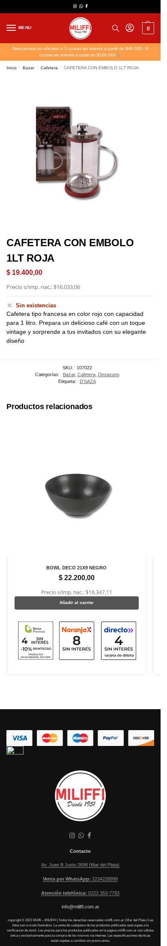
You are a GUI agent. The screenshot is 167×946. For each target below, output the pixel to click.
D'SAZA (88, 381)
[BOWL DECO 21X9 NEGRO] (76, 488)
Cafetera (49, 67)
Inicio (11, 67)
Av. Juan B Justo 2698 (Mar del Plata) (80, 864)
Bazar (28, 67)
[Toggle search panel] (115, 28)
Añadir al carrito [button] (76, 602)
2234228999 (80, 878)
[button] (147, 28)
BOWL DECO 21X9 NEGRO (76, 567)
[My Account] (130, 28)
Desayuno (108, 374)
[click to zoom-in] (80, 153)
